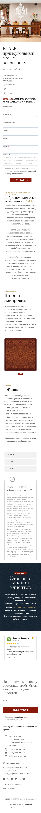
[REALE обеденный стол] (20, 21)
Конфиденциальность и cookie (16, 773)
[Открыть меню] (35, 4)
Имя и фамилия (8, 106)
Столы (21, 78)
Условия (27, 807)
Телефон (6, 130)
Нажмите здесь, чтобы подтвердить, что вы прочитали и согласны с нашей (20, 171)
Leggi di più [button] (11, 657)
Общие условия (9, 770)
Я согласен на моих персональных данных (16, 718)
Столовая (14, 78)
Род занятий (7, 114)
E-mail (5, 700)
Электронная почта (9, 122)
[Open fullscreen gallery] (39, 39)
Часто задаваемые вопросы (15, 767)
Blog (4, 788)
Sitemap (11, 788)
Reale (10, 81)
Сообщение (7, 154)
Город (5, 138)
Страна (6, 146)
